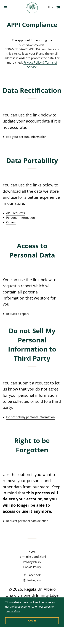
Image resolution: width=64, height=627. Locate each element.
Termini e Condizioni (32, 557)
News (32, 551)
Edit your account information (26, 137)
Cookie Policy (32, 567)
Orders (11, 222)
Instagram (34, 580)
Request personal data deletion (27, 521)
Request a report (17, 314)
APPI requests (15, 213)
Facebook (34, 575)
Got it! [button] (32, 620)
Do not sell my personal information (30, 417)
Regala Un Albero (40, 589)
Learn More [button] (13, 611)
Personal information (20, 218)
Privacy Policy (32, 562)
